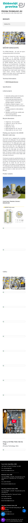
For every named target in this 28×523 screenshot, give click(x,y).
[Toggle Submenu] (22, 24)
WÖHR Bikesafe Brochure (12, 82)
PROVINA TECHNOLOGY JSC (11, 11)
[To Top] (24, 520)
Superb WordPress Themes (16, 521)
